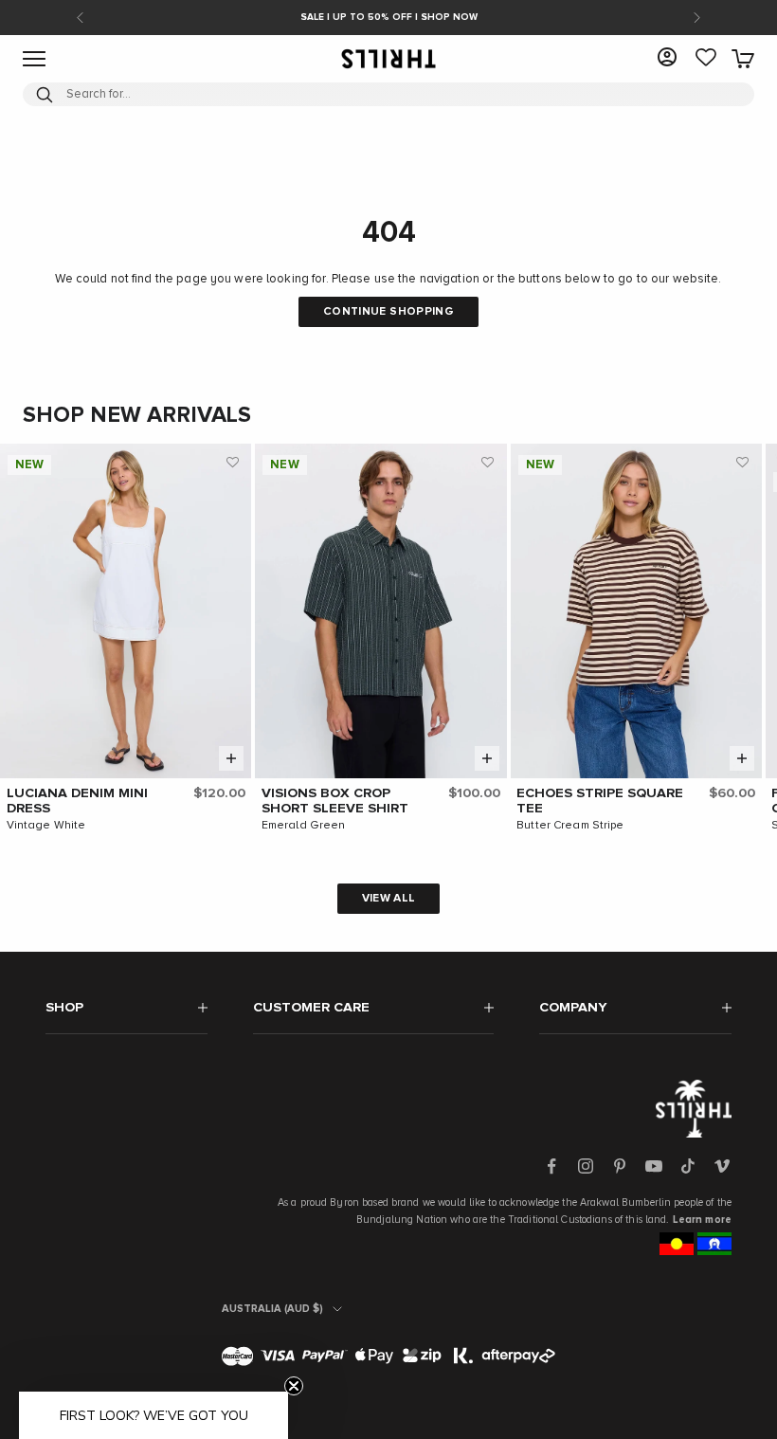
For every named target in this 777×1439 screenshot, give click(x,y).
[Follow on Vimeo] (722, 1166)
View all (389, 898)
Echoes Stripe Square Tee (599, 801)
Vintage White (46, 825)
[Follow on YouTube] (653, 1166)
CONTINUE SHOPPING (388, 312)
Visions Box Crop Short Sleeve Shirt (335, 801)
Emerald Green (304, 825)
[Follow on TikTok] (687, 1166)
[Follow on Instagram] (585, 1166)
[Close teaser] (293, 1385)
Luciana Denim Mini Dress (77, 801)
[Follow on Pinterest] (619, 1166)
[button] (232, 462)
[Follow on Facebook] (551, 1166)
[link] (706, 58)
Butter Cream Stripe (569, 825)
